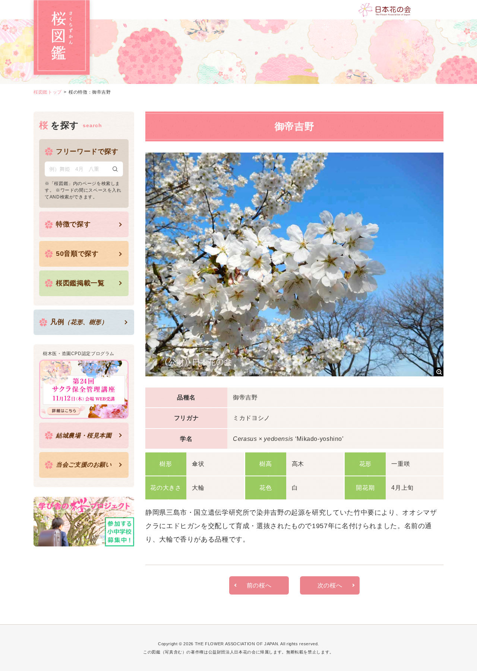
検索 (115, 169)
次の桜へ (330, 585)
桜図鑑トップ (48, 92)
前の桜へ (259, 585)
